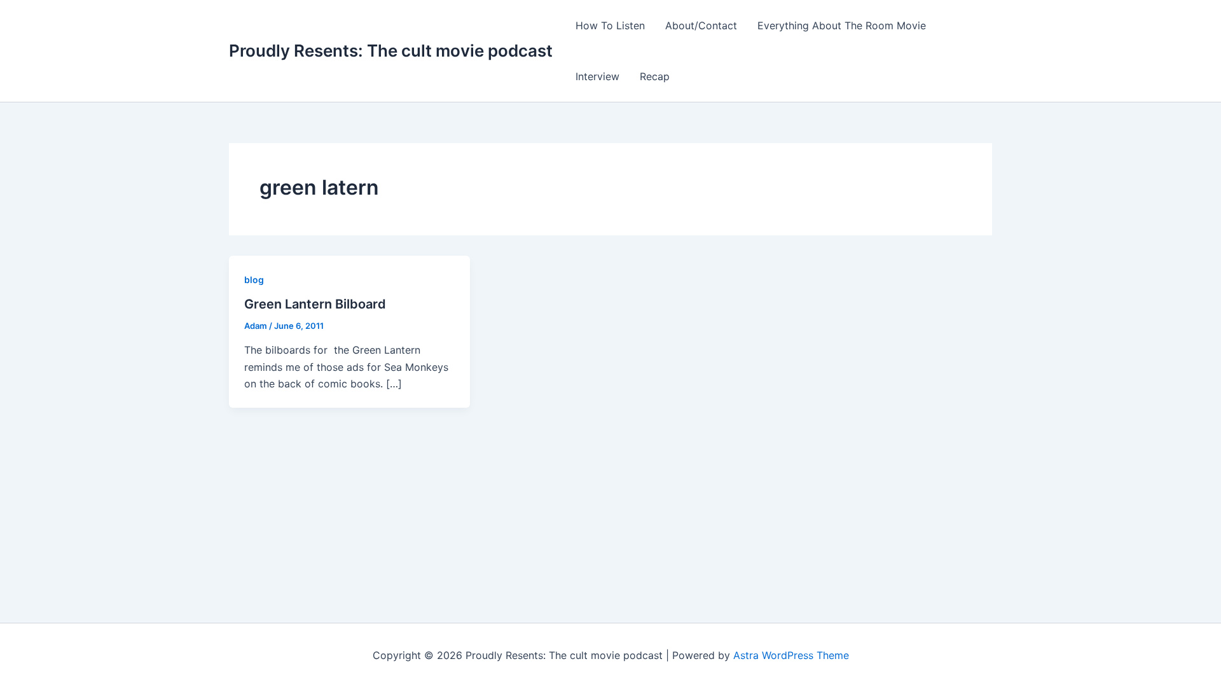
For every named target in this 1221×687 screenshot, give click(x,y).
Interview (597, 76)
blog (254, 279)
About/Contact (701, 25)
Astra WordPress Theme (791, 655)
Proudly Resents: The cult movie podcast (391, 50)
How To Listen (610, 25)
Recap (655, 76)
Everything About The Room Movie (841, 25)
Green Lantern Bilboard (315, 304)
